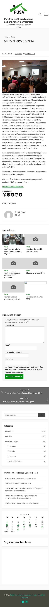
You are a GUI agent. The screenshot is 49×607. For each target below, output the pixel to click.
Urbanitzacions (26, 441)
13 (18, 524)
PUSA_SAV (18, 53)
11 (7, 524)
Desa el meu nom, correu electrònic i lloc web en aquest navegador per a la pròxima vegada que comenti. (24, 369)
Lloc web (9, 360)
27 (18, 529)
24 (42, 527)
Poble (13, 37)
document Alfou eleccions (13, 187)
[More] (20, 195)
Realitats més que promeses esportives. (12, 298)
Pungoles (27, 456)
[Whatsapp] (8, 195)
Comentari (10, 325)
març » (12, 531)
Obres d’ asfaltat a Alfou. (35, 273)
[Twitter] (12, 195)
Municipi (26, 431)
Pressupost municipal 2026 (26, 478)
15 (30, 524)
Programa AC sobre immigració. (27, 503)
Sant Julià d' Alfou (27, 461)
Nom (7, 345)
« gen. (6, 531)
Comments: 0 (30, 53)
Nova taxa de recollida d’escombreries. (34, 250)
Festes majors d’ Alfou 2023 (34, 298)
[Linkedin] (16, 195)
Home (6, 37)
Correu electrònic (13, 352)
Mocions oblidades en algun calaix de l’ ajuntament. (12, 275)
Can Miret (27, 446)
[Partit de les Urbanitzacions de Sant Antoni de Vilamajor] (18, 9)
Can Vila (27, 451)
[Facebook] (4, 195)
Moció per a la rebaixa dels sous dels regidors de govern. (12, 251)
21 (24, 527)
